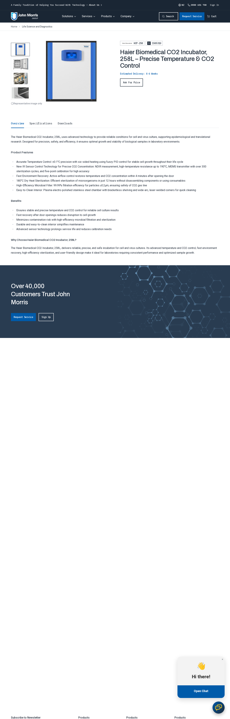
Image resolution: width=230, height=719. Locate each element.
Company (126, 16)
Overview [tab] (17, 123)
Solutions (67, 16)
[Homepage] (24, 16)
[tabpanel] (115, 191)
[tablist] (115, 123)
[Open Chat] (218, 707)
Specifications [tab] (40, 123)
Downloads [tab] (65, 123)
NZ (183, 5)
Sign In (214, 5)
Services (87, 16)
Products (106, 16)
